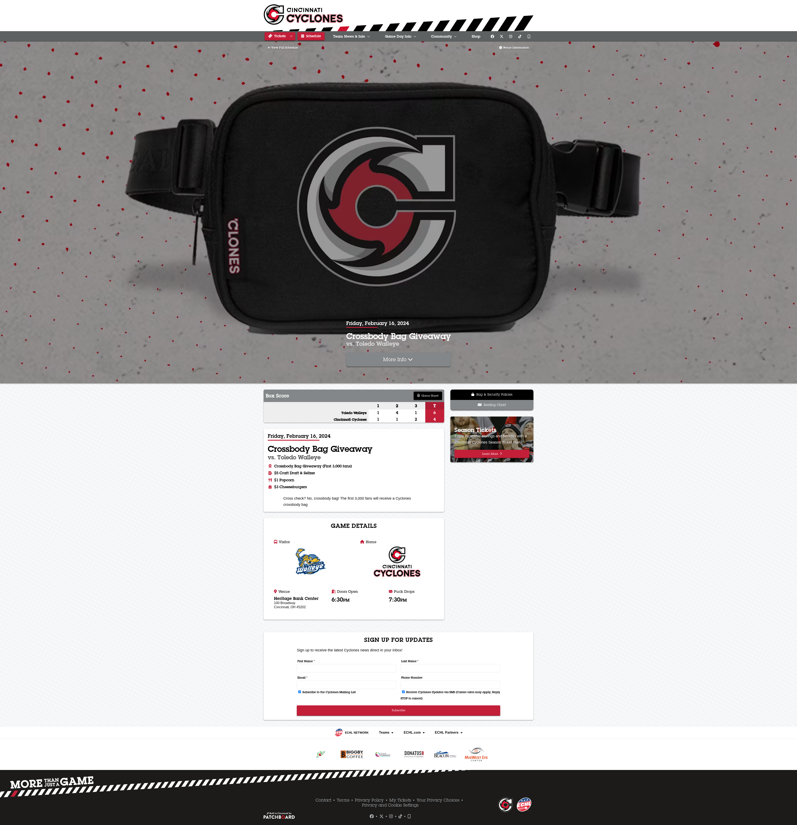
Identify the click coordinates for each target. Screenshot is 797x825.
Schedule (313, 36)
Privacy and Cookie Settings (390, 805)
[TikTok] (519, 36)
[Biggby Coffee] (351, 754)
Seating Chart (494, 405)
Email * (302, 677)
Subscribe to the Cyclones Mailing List (329, 692)
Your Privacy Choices (438, 800)
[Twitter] (501, 36)
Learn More (490, 454)
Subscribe (398, 710)
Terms (343, 800)
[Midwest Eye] (476, 754)
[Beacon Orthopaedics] (445, 754)
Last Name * (409, 661)
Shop (476, 36)
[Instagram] (510, 36)
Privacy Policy (369, 800)
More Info (395, 359)
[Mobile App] (528, 36)
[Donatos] (414, 754)
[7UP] (320, 754)
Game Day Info (398, 36)
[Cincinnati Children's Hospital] (383, 754)
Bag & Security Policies (493, 394)
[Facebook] (492, 36)
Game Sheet (429, 395)
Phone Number (411, 677)
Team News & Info (349, 36)
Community (441, 36)
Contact (323, 800)
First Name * (306, 661)
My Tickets (400, 800)
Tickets (279, 36)
